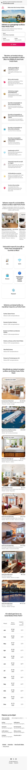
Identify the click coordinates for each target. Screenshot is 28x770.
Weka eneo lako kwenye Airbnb (16, 7)
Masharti (16, 763)
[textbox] (7, 40)
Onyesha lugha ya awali (8, 3)
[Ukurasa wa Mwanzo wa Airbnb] (3, 7)
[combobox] (13, 35)
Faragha (11, 763)
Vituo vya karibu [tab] (5, 718)
